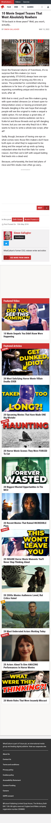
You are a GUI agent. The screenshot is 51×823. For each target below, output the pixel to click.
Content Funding (9, 785)
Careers (6, 791)
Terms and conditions (11, 764)
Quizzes (26, 2)
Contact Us (7, 759)
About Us (6, 754)
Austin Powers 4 (31, 219)
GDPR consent (8, 796)
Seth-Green (17, 219)
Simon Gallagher (11, 29)
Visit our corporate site (37, 746)
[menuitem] (7, 2)
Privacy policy (8, 770)
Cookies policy (8, 775)
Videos (18, 2)
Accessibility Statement (12, 780)
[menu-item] (9, 7)
